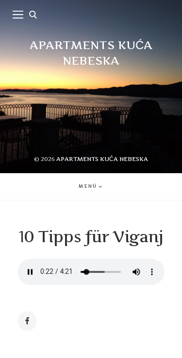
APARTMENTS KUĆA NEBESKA (102, 158)
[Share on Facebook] (27, 321)
